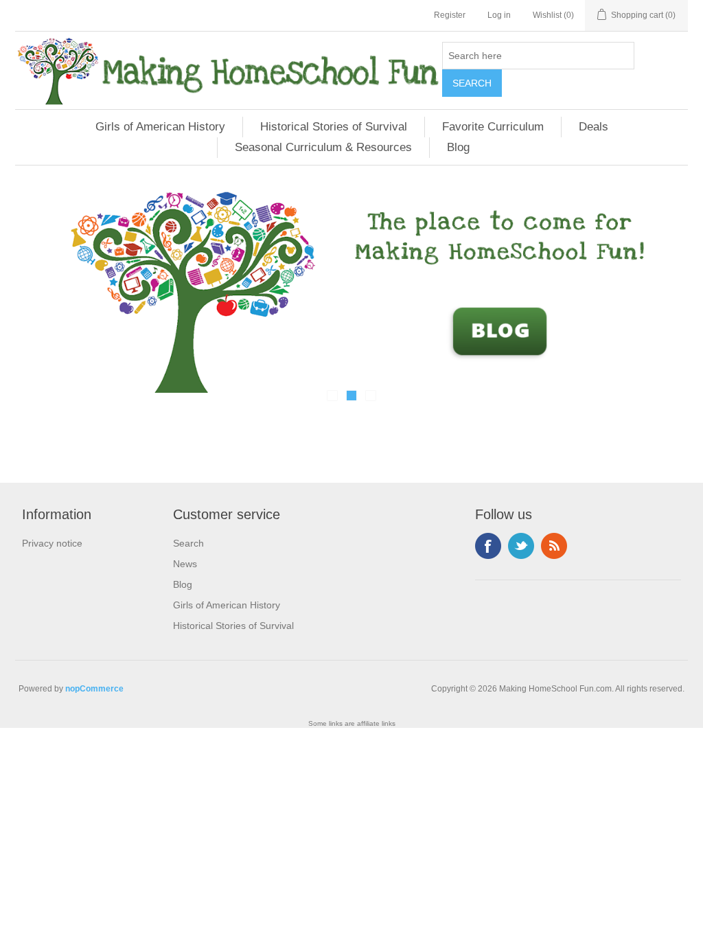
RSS (554, 546)
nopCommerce (94, 689)
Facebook (488, 546)
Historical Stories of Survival (333, 126)
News (185, 563)
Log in (499, 15)
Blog (458, 147)
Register (449, 15)
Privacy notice (52, 543)
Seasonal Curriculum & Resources (323, 147)
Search (188, 543)
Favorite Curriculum (493, 126)
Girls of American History (160, 126)
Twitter (521, 546)
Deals (593, 126)
